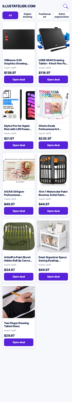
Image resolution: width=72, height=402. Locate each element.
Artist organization (62, 15)
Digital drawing (27, 15)
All (10, 15)
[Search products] (66, 6)
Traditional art (44, 15)
